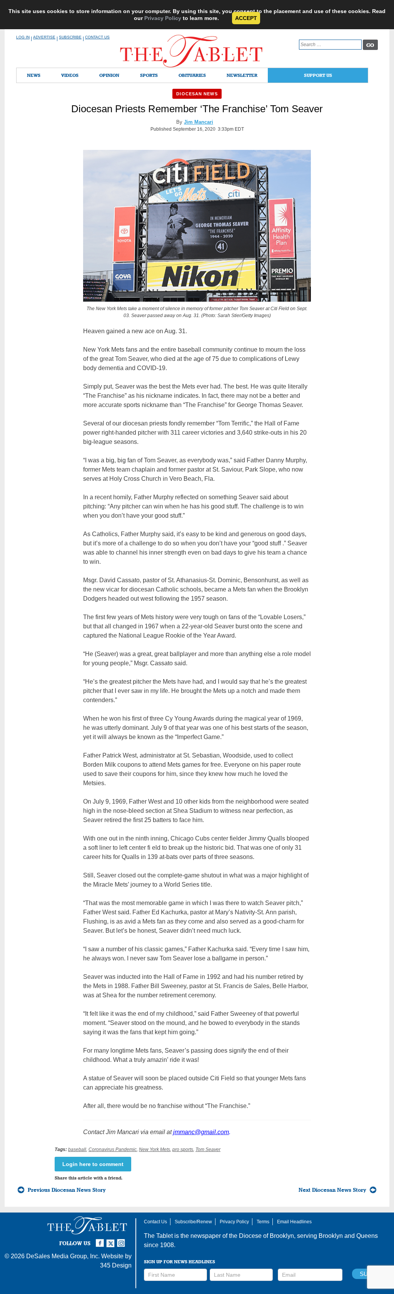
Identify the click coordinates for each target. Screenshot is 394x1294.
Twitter (111, 1240)
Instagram (122, 1240)
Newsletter (242, 75)
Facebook (100, 1240)
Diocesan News (196, 93)
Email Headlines (294, 1221)
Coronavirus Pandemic (112, 1149)
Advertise (44, 37)
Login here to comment (93, 1164)
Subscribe (70, 37)
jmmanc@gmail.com (201, 1132)
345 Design (116, 1265)
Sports (149, 75)
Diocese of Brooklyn (266, 1236)
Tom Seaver (207, 1149)
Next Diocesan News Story (332, 1190)
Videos (69, 75)
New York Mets (154, 1149)
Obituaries (192, 75)
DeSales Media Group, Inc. (63, 1256)
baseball (77, 1149)
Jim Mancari (198, 122)
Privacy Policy (162, 18)
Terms (263, 1221)
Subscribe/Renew (193, 1221)
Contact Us (97, 37)
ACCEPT (246, 18)
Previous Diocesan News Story (67, 1190)
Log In (23, 37)
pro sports (182, 1149)
